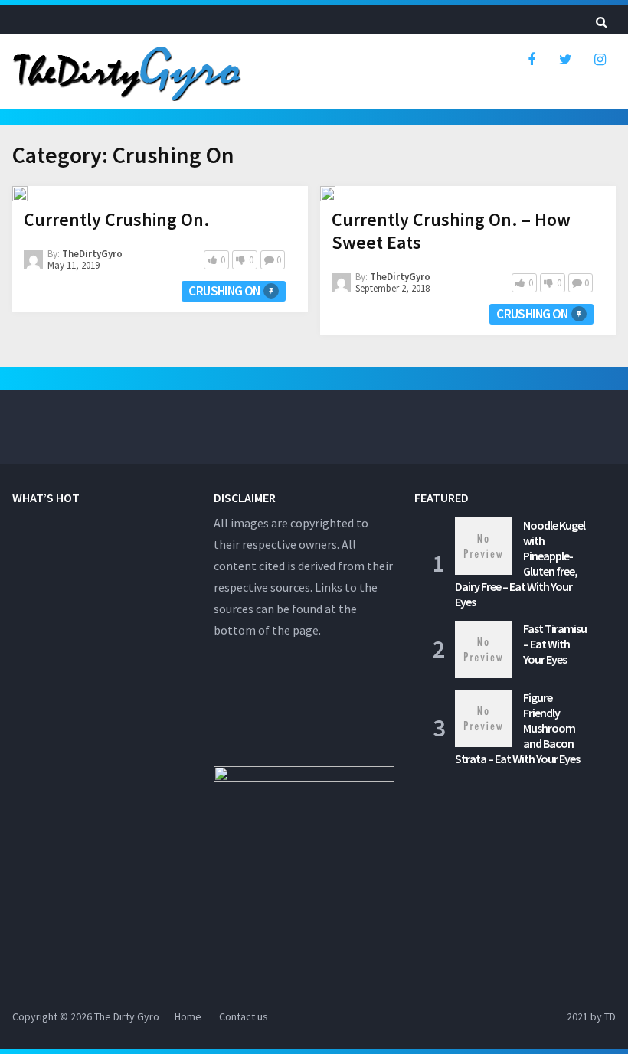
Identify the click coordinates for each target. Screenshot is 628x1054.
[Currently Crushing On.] (20, 193)
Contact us (243, 1016)
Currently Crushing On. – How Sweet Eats (451, 230)
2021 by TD (591, 1016)
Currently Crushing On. (117, 219)
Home (188, 1016)
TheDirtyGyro (92, 253)
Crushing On (224, 290)
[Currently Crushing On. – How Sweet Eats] (327, 193)
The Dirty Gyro (126, 1016)
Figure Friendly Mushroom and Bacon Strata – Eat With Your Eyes (517, 728)
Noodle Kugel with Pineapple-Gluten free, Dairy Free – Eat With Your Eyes (520, 563)
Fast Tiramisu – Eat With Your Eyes (555, 644)
